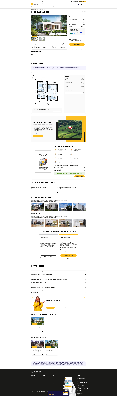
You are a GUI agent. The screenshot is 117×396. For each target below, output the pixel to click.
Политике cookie (51, 394)
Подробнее (68, 258)
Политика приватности (80, 393)
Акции (59, 6)
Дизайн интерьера (45, 380)
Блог (43, 6)
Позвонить (60, 307)
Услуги (39, 6)
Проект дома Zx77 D (49, 349)
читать (83, 61)
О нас (51, 6)
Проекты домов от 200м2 (35, 386)
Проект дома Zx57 (36, 349)
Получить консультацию (48, 256)
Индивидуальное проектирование (45, 378)
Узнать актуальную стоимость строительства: (75, 40)
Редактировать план (57, 111)
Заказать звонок (82, 1)
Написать (69, 307)
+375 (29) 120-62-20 (80, 380)
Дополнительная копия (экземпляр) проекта (39, 192)
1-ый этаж (34, 73)
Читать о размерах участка (38, 133)
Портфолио (47, 6)
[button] (32, 334)
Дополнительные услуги (46, 381)
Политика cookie (79, 394)
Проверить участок (38, 136)
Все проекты (33, 6)
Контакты (55, 6)
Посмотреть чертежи (79, 176)
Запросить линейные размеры (74, 92)
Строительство (44, 379)
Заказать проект (77, 44)
